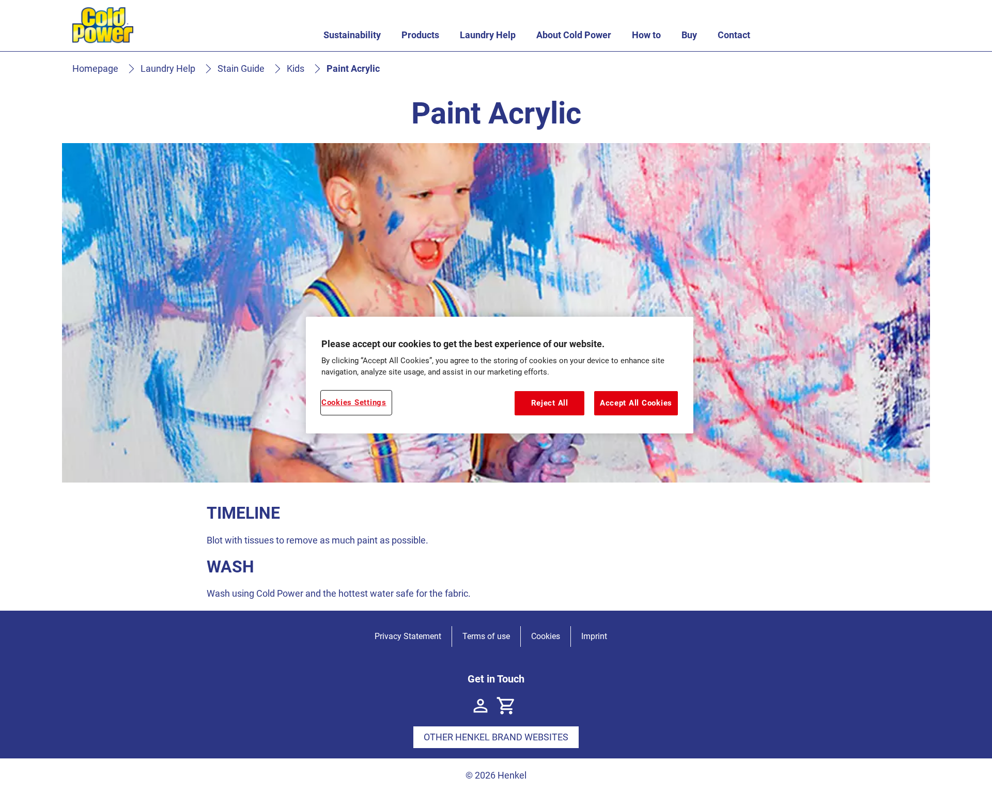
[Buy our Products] (506, 705)
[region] (499, 375)
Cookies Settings (353, 402)
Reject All (549, 403)
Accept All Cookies (636, 403)
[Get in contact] (480, 705)
